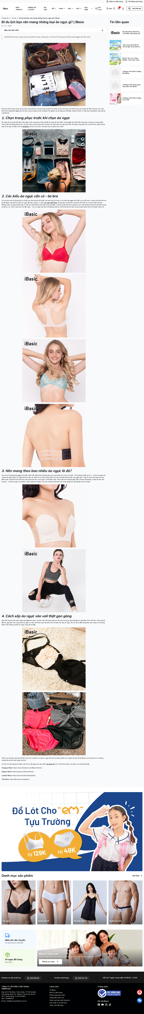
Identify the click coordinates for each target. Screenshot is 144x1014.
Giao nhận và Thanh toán (58, 1003)
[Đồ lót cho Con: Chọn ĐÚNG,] (115, 59)
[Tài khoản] (123, 8)
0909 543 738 (82, 978)
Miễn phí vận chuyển (15, 940)
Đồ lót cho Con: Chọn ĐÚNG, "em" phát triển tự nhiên (130, 59)
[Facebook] (99, 1004)
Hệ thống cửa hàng (135, 1)
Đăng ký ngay (48, 961)
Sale (110, 8)
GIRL (69, 8)
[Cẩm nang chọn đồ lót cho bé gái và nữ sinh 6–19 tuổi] (115, 46)
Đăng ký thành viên (48, 954)
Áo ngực (6, 921)
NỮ (53, 8)
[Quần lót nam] (125, 902)
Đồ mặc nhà (79, 921)
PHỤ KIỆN (86, 9)
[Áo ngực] (19, 902)
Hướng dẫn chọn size (57, 998)
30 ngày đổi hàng (13, 959)
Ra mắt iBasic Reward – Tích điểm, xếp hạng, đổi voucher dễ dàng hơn (131, 32)
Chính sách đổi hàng (56, 1005)
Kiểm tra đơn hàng (116, 1)
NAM (61, 8)
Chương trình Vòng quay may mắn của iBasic (131, 85)
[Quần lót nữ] (54, 902)
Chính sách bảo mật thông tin (60, 1000)
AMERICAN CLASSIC (32, 9)
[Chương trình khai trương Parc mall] (115, 99)
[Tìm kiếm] (114, 8)
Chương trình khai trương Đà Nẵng (131, 72)
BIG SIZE (45, 9)
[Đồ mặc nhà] (90, 902)
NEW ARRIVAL (19, 9)
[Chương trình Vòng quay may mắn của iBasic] (115, 85)
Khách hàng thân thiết (57, 995)
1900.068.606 (136, 8)
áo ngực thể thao (50, 203)
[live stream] (139, 993)
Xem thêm (135, 875)
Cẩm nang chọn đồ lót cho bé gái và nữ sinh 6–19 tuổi (131, 46)
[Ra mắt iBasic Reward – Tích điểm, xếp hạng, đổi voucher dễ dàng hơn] (115, 32)
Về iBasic (53, 990)
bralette (26, 126)
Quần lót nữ (43, 921)
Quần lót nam (116, 921)
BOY (77, 8)
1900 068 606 (34, 978)
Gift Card (100, 9)
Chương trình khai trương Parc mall (131, 99)
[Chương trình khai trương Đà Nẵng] (115, 72)
